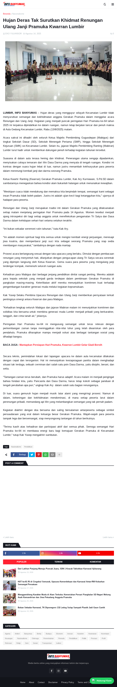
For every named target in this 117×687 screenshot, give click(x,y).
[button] (104, 4)
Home (22, 682)
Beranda (6, 14)
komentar (95, 562)
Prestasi (94, 638)
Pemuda (61, 638)
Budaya (48, 634)
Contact (41, 682)
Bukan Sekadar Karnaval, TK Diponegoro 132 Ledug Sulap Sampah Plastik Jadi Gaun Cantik (61, 607)
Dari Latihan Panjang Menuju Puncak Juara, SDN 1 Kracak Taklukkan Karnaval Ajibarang (59, 569)
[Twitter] (32, 454)
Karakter (80, 634)
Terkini (58, 562)
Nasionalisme (18, 14)
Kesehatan (105, 634)
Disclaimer (53, 682)
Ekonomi (59, 634)
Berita (39, 634)
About (31, 682)
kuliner (58, 643)
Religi (18, 643)
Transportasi (47, 643)
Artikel (17, 634)
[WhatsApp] (46, 454)
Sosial (35, 643)
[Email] (52, 454)
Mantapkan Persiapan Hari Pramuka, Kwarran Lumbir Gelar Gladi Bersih (61, 345)
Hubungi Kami (104, 680)
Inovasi (70, 634)
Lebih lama (107, 537)
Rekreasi (8, 643)
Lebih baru (9, 537)
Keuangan (8, 638)
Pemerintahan (48, 638)
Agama (7, 634)
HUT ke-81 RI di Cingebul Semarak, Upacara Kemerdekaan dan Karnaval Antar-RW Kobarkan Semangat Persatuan (61, 583)
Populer (21, 562)
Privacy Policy (67, 682)
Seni (26, 643)
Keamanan (92, 634)
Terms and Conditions (87, 682)
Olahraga (35, 638)
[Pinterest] (39, 454)
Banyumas (28, 634)
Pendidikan (28, 447)
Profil (103, 638)
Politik (84, 638)
